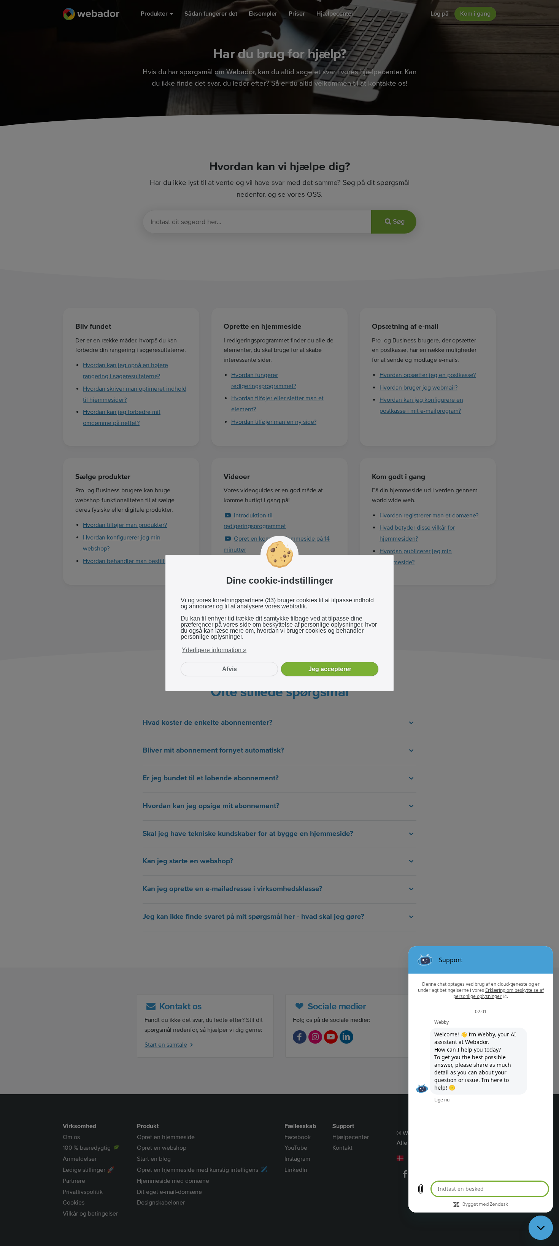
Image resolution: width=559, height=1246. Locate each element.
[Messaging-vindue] (480, 1079)
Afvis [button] (229, 669)
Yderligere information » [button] (214, 650)
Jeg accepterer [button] (329, 669)
